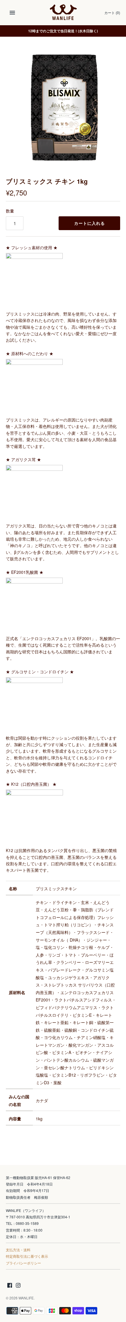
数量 (10, 211)
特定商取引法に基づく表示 (27, 1256)
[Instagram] (18, 1285)
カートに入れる (89, 223)
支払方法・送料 (18, 1249)
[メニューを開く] (12, 12)
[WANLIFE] (63, 12)
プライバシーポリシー (23, 1262)
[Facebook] (9, 1285)
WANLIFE (26, 1297)
